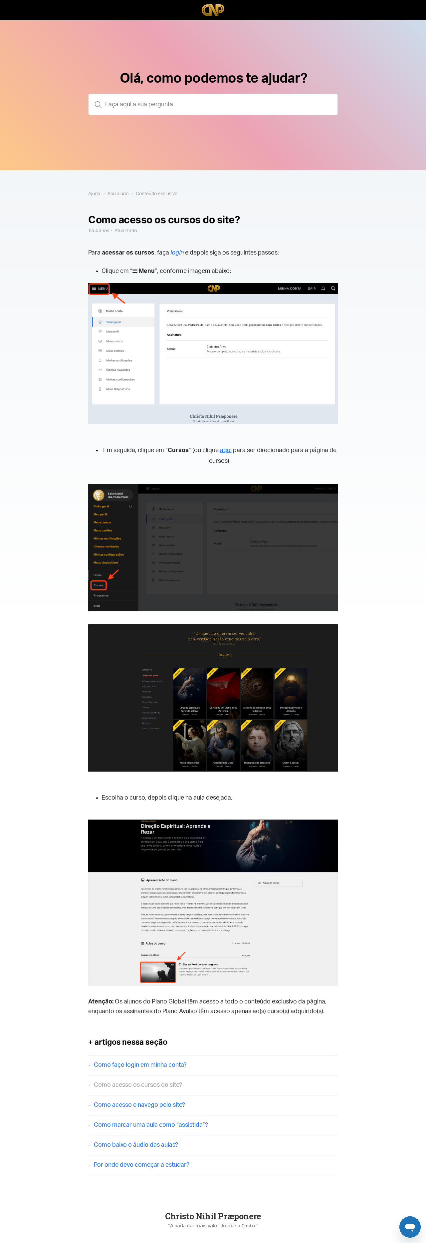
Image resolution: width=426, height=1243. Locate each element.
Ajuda (94, 194)
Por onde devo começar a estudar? (141, 1165)
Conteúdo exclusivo (156, 194)
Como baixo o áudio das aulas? (136, 1145)
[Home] (213, 10)
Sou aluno (117, 194)
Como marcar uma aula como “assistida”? (151, 1125)
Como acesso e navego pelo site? (139, 1105)
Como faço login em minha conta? (140, 1065)
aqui (226, 450)
